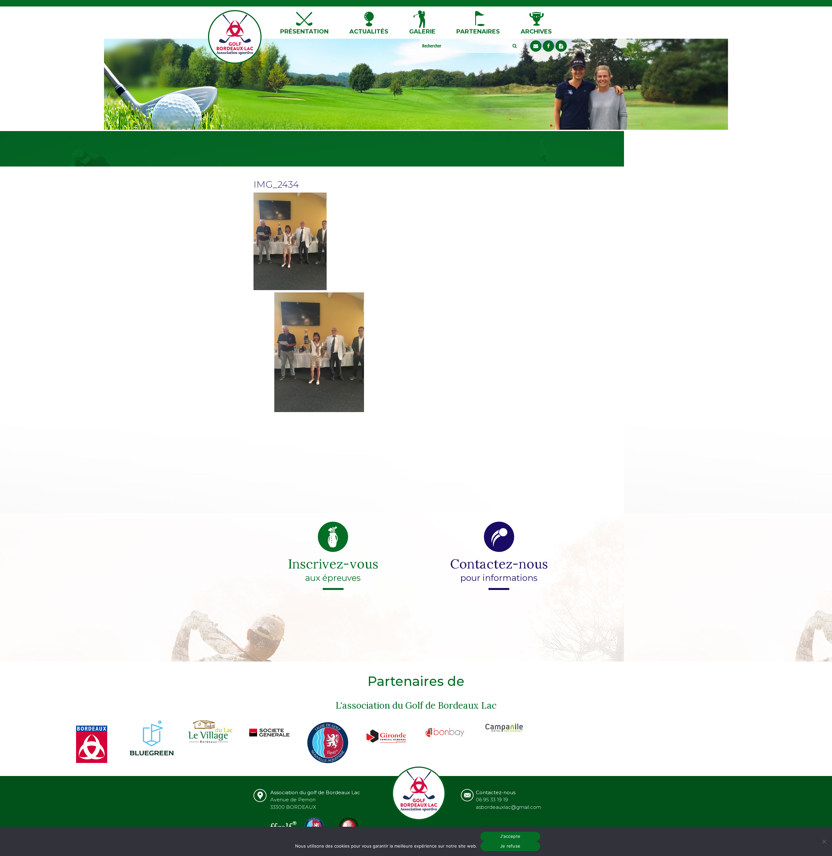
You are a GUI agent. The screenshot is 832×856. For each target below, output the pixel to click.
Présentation (304, 31)
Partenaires (478, 31)
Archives (536, 31)
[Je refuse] (824, 841)
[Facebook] (548, 46)
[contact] (535, 46)
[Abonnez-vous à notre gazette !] (561, 46)
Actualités (368, 31)
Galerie (422, 31)
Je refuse (510, 846)
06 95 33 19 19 (492, 799)
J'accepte (510, 836)
